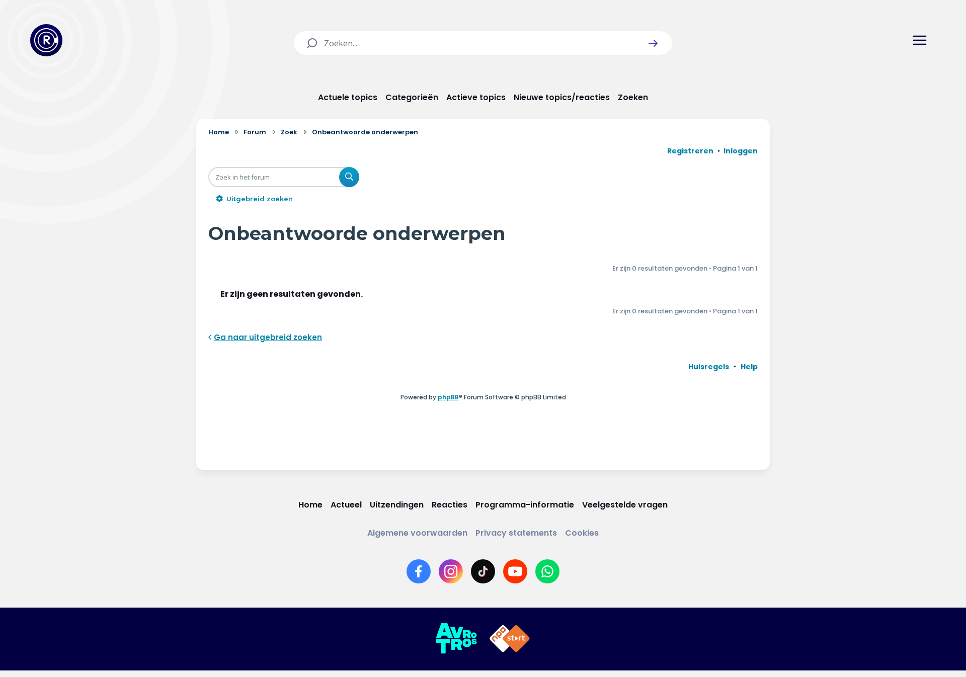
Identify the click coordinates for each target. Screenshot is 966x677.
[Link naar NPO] (509, 639)
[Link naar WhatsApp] (547, 571)
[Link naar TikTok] (483, 571)
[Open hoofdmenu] (920, 40)
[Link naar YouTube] (515, 571)
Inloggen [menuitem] (740, 151)
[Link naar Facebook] (419, 571)
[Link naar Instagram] (451, 571)
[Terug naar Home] (46, 40)
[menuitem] (708, 367)
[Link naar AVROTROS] (456, 638)
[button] (653, 43)
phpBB (448, 397)
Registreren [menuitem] (690, 151)
